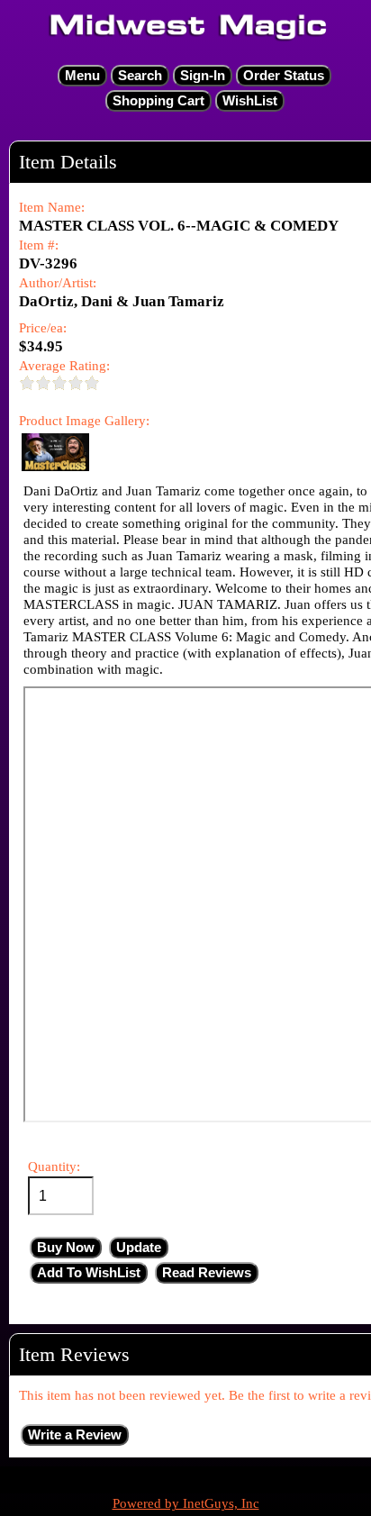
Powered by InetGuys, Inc (186, 1503)
